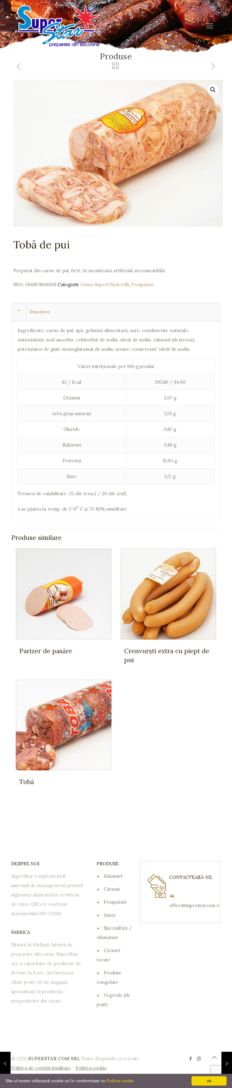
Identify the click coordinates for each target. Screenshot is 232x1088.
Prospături (142, 284)
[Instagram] (199, 1058)
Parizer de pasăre (45, 651)
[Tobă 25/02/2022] (226, 1064)
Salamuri (113, 876)
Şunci (109, 915)
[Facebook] (191, 1058)
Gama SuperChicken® (104, 284)
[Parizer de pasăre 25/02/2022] (5, 1064)
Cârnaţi (112, 889)
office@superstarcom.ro (195, 905)
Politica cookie (120, 1080)
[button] (213, 89)
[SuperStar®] (58, 25)
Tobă (26, 782)
